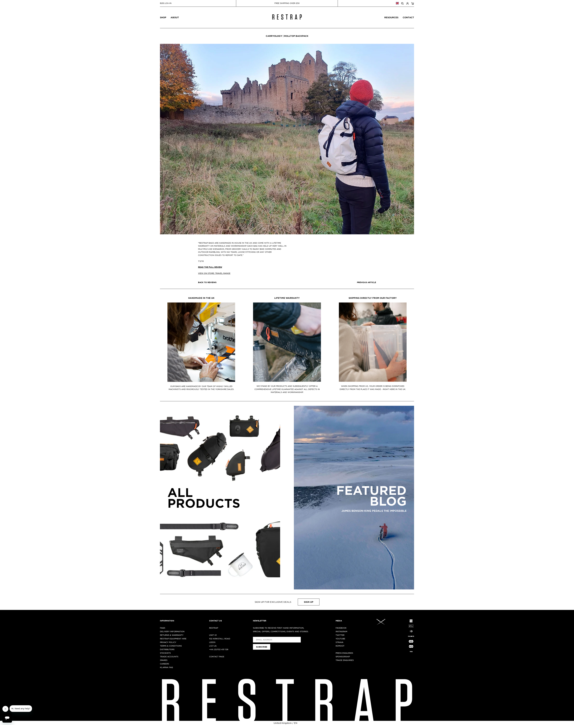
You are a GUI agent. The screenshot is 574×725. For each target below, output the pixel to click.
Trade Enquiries (345, 660)
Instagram (341, 631)
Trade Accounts (169, 656)
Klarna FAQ (166, 667)
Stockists (165, 653)
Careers (164, 664)
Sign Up (308, 602)
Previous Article (366, 282)
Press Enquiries (344, 653)
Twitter (340, 635)
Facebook (341, 628)
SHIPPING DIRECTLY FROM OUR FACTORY (373, 298)
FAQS (162, 628)
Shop (163, 17)
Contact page (216, 656)
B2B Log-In (165, 3)
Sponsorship (343, 656)
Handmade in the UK (201, 298)
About (175, 17)
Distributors (167, 649)
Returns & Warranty (171, 635)
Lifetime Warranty (287, 298)
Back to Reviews (207, 282)
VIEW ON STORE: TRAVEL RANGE (214, 273)
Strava (339, 642)
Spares (163, 660)
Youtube (340, 638)
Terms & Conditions (171, 646)
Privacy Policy (168, 642)
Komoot (340, 646)
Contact (408, 17)
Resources (391, 17)
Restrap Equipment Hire (173, 638)
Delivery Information (172, 631)
